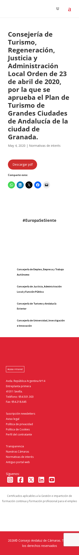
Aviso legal (12, 419)
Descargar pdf (23, 164)
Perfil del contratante (19, 434)
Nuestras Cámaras (17, 451)
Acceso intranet (15, 369)
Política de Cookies (18, 429)
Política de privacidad (19, 424)
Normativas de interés (20, 457)
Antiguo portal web (18, 462)
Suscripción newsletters (20, 413)
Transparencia (15, 446)
